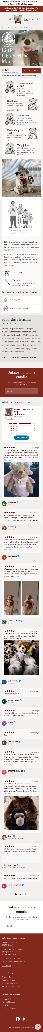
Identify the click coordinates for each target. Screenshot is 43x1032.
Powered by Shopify (30, 1027)
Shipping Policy (8, 977)
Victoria (10, 722)
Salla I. (10, 836)
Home (3, 28)
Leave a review (21, 438)
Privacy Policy (7, 999)
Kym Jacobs (12, 502)
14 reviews (11, 529)
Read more (26, 286)
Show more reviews (21, 894)
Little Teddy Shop (16, 1027)
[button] (4, 19)
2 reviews (11, 683)
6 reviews (11, 744)
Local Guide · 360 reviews (16, 868)
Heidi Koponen (13, 742)
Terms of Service (8, 1002)
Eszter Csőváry (13, 681)
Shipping (10, 72)
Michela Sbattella (14, 621)
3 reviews (11, 623)
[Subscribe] (35, 391)
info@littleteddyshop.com (15, 961)
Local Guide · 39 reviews (16, 838)
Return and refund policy (11, 986)
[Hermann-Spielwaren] (8, 39)
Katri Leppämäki (13, 700)
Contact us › (6, 965)
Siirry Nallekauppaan (25, 4)
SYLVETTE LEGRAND (15, 771)
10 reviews (11, 505)
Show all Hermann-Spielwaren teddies (19, 357)
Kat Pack (11, 527)
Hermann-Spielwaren (14, 28)
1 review (10, 558)
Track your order (8, 980)
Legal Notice (7, 1005)
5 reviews (11, 703)
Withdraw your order (10, 983)
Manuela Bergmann (14, 885)
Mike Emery (12, 865)
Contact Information (10, 1008)
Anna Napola (12, 556)
